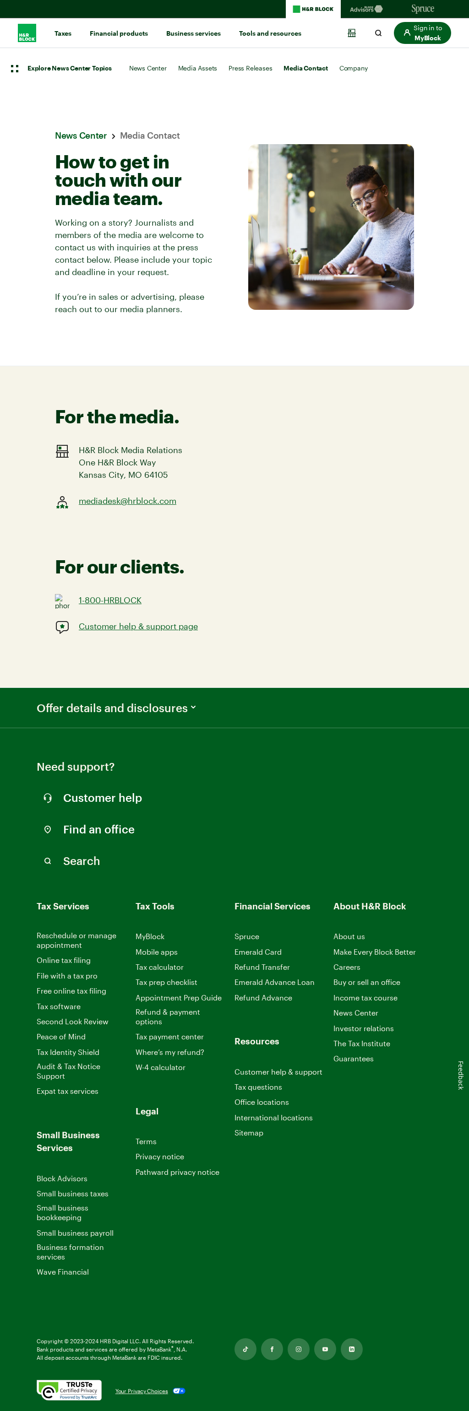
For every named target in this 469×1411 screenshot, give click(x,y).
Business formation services (70, 1252)
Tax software (59, 1006)
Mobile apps (157, 951)
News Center (148, 68)
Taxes (63, 33)
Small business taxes (73, 1193)
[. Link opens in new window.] (69, 1391)
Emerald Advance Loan (274, 982)
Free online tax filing (71, 990)
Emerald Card (258, 951)
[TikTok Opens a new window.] (245, 1349)
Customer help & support (278, 1072)
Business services (193, 33)
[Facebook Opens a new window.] (272, 1349)
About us (349, 936)
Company (353, 68)
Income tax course (365, 997)
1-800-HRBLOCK (110, 600)
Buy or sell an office (366, 982)
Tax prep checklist (166, 982)
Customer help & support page (138, 626)
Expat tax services (67, 1091)
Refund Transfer (262, 966)
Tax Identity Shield (68, 1052)
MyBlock (150, 936)
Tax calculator (160, 966)
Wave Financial (63, 1272)
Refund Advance (263, 997)
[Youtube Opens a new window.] (325, 1349)
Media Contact (305, 68)
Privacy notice (160, 1156)
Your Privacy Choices (141, 1391)
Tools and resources (270, 33)
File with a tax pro (67, 975)
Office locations (261, 1102)
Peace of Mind (61, 1036)
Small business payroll (75, 1232)
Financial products (119, 33)
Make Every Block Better (374, 951)
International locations (273, 1118)
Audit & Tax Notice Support (68, 1071)
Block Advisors (62, 1179)
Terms (146, 1141)
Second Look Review (73, 1021)
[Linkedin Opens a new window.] (352, 1349)
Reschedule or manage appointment (76, 940)
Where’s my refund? (170, 1052)
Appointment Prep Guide (179, 997)
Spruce (246, 936)
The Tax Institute (361, 1044)
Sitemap (248, 1133)
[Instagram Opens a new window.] (299, 1349)
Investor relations (363, 1028)
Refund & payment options (168, 1016)
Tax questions (258, 1086)
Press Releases (250, 68)
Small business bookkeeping (62, 1212)
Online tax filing (64, 960)
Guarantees (353, 1058)
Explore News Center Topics (69, 68)
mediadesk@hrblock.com (127, 501)
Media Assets (198, 68)
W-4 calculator (160, 1067)
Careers (346, 967)
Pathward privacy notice (177, 1172)
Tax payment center (170, 1036)
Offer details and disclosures (112, 708)
